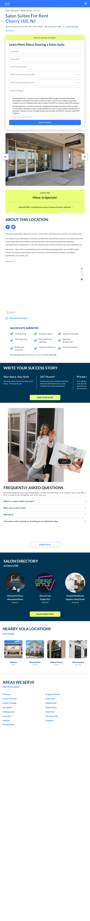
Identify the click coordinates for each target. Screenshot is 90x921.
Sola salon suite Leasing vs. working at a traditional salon (31, 521)
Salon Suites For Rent (26, 18)
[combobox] (45, 74)
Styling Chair (21, 334)
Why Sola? (9, 514)
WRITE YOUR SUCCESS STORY (31, 368)
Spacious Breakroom (68, 340)
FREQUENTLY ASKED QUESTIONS (33, 487)
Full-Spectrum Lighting (45, 340)
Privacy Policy (28, 117)
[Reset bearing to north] (81, 275)
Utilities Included (71, 334)
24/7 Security (21, 339)
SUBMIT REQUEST (45, 122)
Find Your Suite (45, 397)
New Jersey (15, 10)
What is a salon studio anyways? (19, 501)
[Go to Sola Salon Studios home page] (7, 3)
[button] (45, 501)
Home (7, 10)
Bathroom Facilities (19, 348)
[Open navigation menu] (85, 3)
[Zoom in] (81, 268)
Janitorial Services (47, 347)
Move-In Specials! (45, 197)
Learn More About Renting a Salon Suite (37, 44)
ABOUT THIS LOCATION (26, 219)
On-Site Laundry (70, 347)
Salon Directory (45, 614)
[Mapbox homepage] (11, 312)
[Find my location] (81, 279)
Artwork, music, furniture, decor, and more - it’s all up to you (18, 382)
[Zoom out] (81, 271)
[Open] (78, 74)
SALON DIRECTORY (21, 561)
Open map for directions (18, 318)
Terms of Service (17, 117)
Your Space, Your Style (16, 376)
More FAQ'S (45, 544)
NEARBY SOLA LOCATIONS (27, 628)
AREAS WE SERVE (18, 682)
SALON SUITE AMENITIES (24, 328)
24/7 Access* (47, 376)
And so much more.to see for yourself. (33, 355)
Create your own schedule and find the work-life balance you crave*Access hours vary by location (54, 383)
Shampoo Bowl (45, 334)
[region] (45, 290)
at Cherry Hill (11, 565)
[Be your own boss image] (47, 445)
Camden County (25, 10)
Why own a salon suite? (15, 508)
